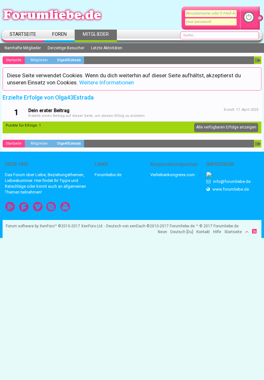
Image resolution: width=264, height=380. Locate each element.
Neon (162, 232)
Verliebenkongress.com (172, 174)
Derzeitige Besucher (66, 48)
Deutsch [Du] (181, 232)
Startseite (23, 34)
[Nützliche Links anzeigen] (257, 60)
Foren (59, 34)
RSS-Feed (254, 231)
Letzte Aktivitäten (106, 48)
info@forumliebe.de (231, 181)
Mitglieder (96, 34)
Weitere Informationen (106, 82)
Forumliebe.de (108, 174)
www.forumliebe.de (230, 189)
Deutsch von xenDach (137, 226)
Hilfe (217, 232)
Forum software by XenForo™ (54, 226)
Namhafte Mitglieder (23, 48)
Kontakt (203, 232)
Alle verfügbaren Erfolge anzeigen (226, 127)
